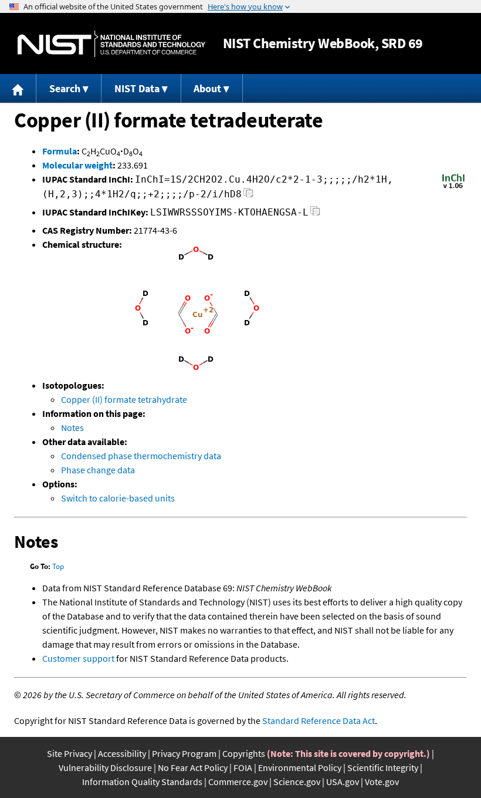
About (207, 88)
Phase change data (98, 470)
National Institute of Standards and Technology (111, 44)
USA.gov (342, 781)
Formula (59, 151)
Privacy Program (184, 753)
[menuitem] (18, 88)
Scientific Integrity (382, 767)
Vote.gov (382, 781)
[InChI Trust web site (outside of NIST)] (453, 187)
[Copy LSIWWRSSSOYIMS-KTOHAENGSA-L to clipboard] (315, 214)
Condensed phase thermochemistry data (141, 456)
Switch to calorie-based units (118, 498)
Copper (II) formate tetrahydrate (124, 399)
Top (58, 566)
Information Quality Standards (142, 781)
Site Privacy (69, 753)
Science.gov (296, 781)
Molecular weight (77, 165)
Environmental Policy (299, 767)
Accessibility (122, 753)
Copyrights (243, 753)
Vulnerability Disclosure (105, 767)
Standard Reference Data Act (318, 720)
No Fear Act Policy (193, 767)
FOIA (242, 767)
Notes (72, 427)
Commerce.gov (237, 781)
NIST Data (137, 88)
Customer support (78, 658)
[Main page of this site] (18, 88)
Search (64, 88)
